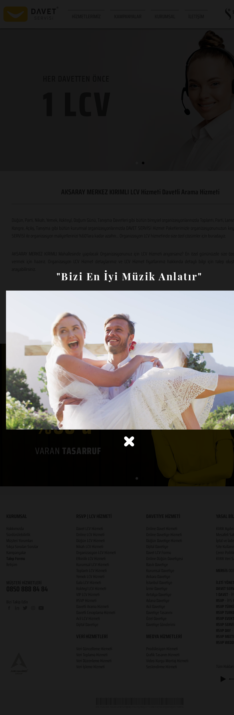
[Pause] (13, 422)
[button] (129, 441)
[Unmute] (23, 422)
